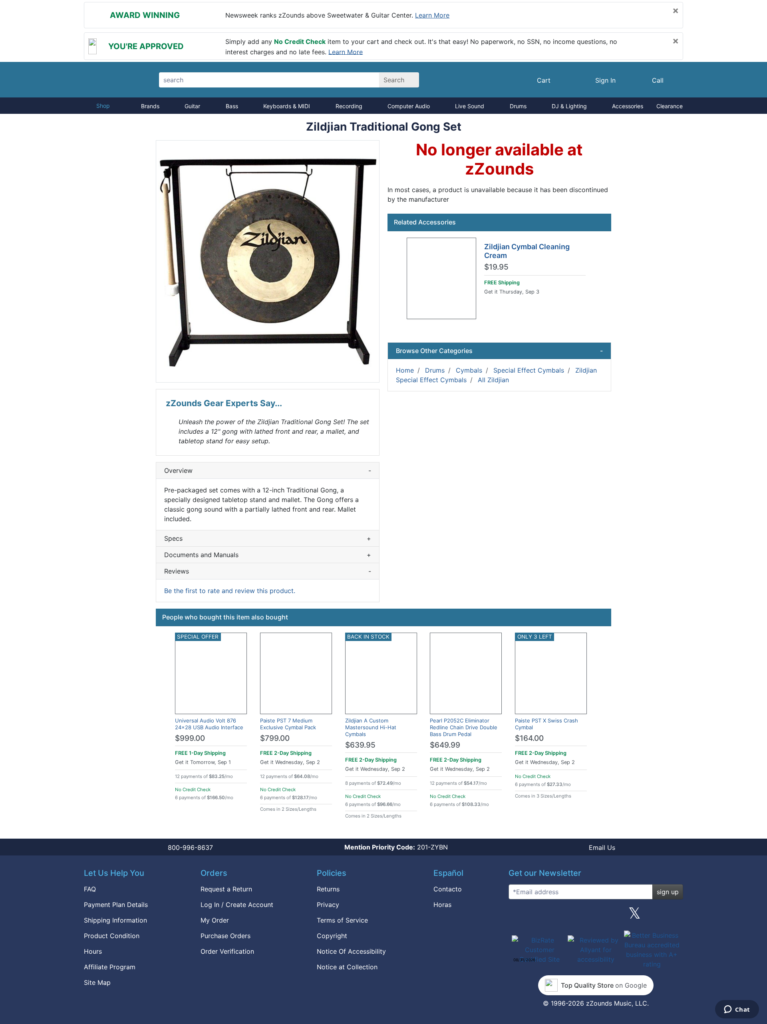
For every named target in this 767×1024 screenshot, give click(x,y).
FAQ (90, 889)
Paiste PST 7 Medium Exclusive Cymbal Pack (288, 723)
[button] (267, 261)
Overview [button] (267, 470)
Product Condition (111, 936)
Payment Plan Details (116, 905)
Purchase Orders (225, 936)
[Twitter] (634, 916)
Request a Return (226, 889)
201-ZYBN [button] (396, 847)
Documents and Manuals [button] (267, 555)
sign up (668, 892)
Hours (93, 951)
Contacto (447, 889)
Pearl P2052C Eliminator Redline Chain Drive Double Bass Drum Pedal (463, 727)
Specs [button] (267, 538)
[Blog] (518, 916)
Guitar (192, 106)
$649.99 (445, 745)
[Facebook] (556, 916)
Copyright (332, 936)
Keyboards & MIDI (286, 106)
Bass (232, 106)
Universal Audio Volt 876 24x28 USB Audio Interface (209, 723)
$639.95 (360, 745)
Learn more (432, 15)
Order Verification (227, 951)
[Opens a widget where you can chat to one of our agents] (737, 1010)
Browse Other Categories (499, 350)
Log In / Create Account (237, 905)
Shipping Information (115, 920)
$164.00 (529, 738)
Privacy (328, 905)
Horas (442, 905)
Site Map (97, 982)
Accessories (627, 106)
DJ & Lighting (569, 106)
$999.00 (190, 738)
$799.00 (275, 738)
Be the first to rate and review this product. (229, 591)
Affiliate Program (109, 967)
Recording (349, 106)
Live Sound (469, 106)
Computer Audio (408, 106)
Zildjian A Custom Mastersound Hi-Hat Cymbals (370, 727)
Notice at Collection (347, 967)
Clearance (669, 106)
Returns (328, 889)
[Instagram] (596, 916)
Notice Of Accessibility (351, 951)
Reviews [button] (267, 571)
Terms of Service (342, 920)
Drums (518, 106)
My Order (215, 920)
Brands (150, 106)
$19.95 (496, 267)
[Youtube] (674, 916)
